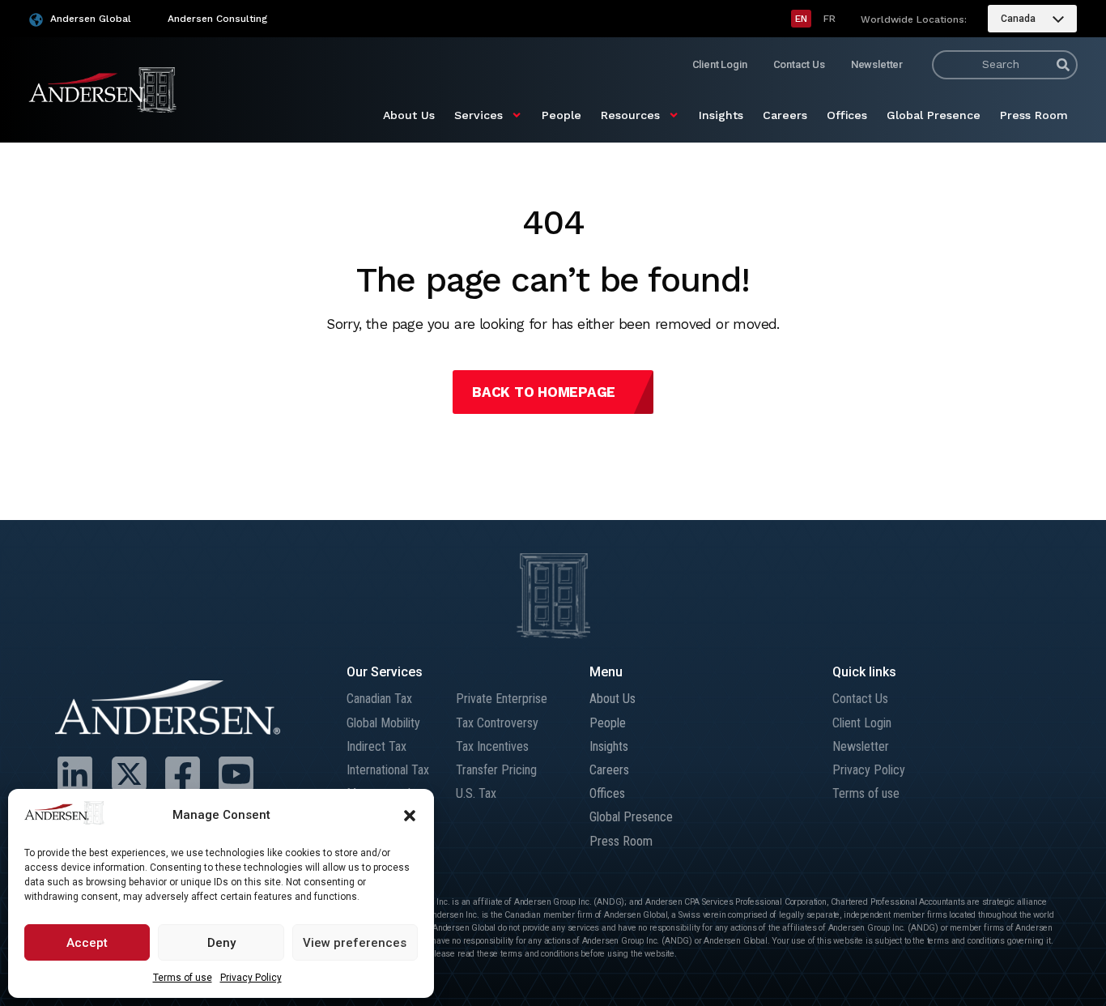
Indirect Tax (376, 746)
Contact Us (799, 64)
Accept (87, 943)
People (561, 115)
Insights (721, 115)
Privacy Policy (251, 977)
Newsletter (877, 64)
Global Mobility (383, 723)
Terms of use (182, 977)
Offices (847, 115)
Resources (630, 115)
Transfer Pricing (496, 770)
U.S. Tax (476, 793)
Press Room (1034, 115)
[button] (410, 816)
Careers (785, 115)
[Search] (1063, 65)
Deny (221, 943)
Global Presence (934, 115)
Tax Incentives (492, 746)
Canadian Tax (379, 698)
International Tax (388, 770)
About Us (409, 115)
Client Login (719, 64)
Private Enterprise (501, 698)
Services (478, 115)
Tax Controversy (497, 723)
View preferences (354, 943)
